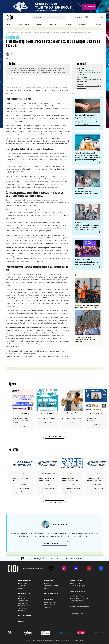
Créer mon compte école (77, 587)
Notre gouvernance (23, 600)
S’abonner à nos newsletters (79, 607)
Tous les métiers (23, 24)
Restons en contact (24, 580)
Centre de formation (51, 593)
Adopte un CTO (51, 243)
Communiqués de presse (51, 602)
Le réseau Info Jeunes (77, 592)
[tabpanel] (38, 78)
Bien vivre (98, 24)
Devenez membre (76, 580)
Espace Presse (49, 599)
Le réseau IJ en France (76, 595)
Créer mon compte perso (77, 583)
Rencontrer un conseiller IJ (77, 600)
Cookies (82, 640)
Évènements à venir (50, 604)
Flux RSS (33, 640)
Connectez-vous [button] (77, 614)
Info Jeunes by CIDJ (24, 615)
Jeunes (47, 583)
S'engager (82, 24)
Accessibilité (64, 640)
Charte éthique (40, 640)
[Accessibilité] (22, 558)
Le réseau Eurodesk (76, 602)
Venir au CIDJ (22, 585)
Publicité (27, 640)
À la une (8, 24)
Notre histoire (22, 598)
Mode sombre (79, 17)
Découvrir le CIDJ (24, 593)
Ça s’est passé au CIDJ (24, 608)
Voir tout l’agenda (54, 436)
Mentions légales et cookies (52, 640)
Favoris (51, 558)
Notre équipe (22, 602)
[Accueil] (14, 17)
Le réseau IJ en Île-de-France (78, 596)
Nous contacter (23, 583)
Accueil (8, 32)
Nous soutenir (22, 587)
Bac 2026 (40, 24)
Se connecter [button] (102, 17)
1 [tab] (38, 81)
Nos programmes (23, 603)
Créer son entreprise (26, 32)
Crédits (21, 588)
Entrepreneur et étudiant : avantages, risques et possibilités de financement (89, 72)
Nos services (48, 580)
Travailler (68, 24)
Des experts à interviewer (51, 606)
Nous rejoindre (22, 610)
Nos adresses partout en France (55, 543)
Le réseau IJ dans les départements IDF (80, 598)
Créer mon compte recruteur (78, 585)
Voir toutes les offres (55, 503)
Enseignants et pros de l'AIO (51, 585)
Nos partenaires (23, 607)
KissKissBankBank (34, 300)
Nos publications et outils (25, 605)
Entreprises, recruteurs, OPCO (52, 587)
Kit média (47, 607)
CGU (69, 640)
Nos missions (22, 596)
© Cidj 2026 (75, 640)
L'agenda (21, 621)
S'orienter (53, 24)
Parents (47, 588)
